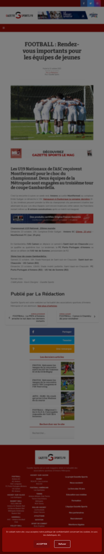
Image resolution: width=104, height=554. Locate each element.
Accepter (41, 544)
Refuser (62, 544)
